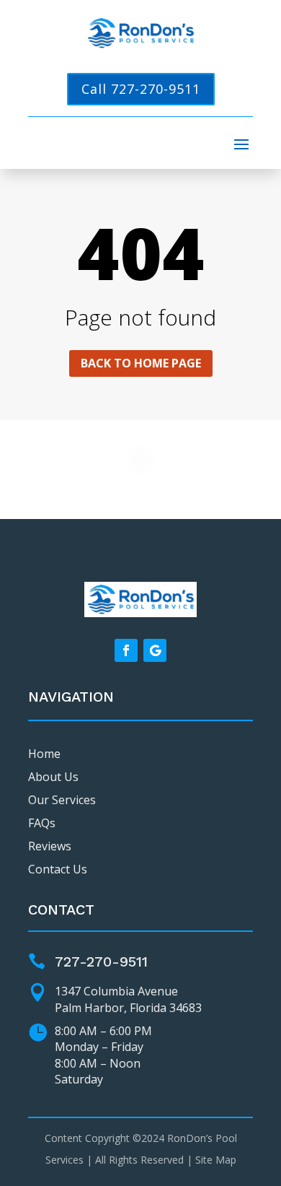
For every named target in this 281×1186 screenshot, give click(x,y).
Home (44, 754)
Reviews (49, 846)
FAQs (41, 823)
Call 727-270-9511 (140, 88)
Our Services (62, 800)
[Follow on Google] (154, 650)
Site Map (215, 1160)
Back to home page (141, 363)
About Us (53, 777)
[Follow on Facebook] (126, 650)
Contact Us (57, 869)
